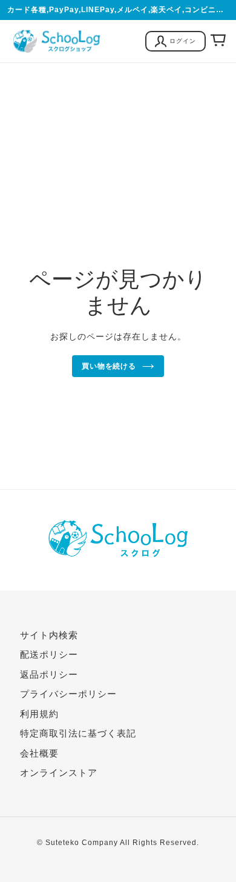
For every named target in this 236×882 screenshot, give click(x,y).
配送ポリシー (49, 654)
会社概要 (39, 753)
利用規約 (39, 714)
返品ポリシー (49, 674)
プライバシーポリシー (68, 694)
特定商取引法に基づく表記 (78, 733)
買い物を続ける (109, 366)
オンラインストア (58, 772)
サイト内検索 (49, 635)
